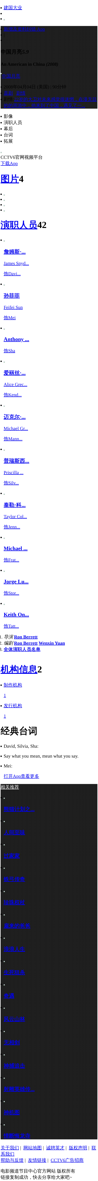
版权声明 (78, 1147)
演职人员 (19, 225)
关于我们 (10, 1147)
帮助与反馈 (12, 1160)
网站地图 (32, 1147)
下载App (9, 163)
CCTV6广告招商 (67, 1160)
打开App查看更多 (21, 776)
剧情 (20, 93)
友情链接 (37, 1160)
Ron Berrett (26, 636)
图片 (10, 179)
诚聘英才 (55, 1147)
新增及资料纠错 (24, 29)
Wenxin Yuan (52, 643)
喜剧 (8, 93)
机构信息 (19, 669)
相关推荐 (10, 787)
